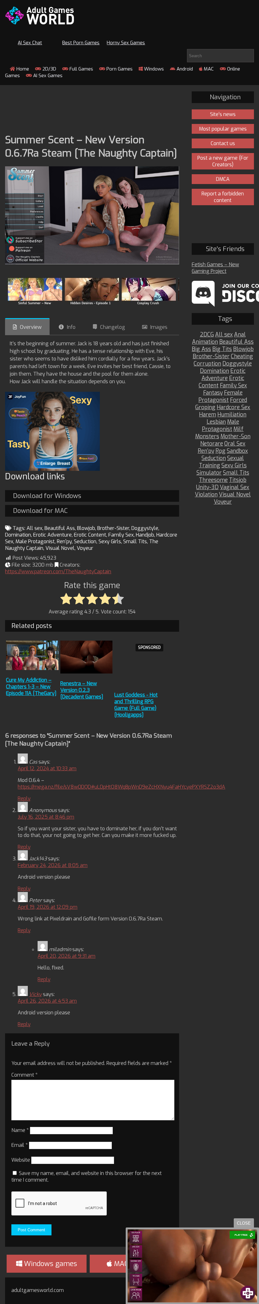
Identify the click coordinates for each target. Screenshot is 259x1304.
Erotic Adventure (52, 535)
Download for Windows (47, 496)
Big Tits (222, 349)
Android (184, 69)
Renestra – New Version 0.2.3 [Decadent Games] (81, 690)
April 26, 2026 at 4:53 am (47, 1001)
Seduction (85, 541)
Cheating (242, 356)
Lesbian (216, 422)
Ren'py (64, 541)
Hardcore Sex (233, 407)
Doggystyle (144, 528)
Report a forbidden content (223, 197)
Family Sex (121, 535)
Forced (238, 400)
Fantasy (213, 393)
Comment (24, 1075)
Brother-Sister (113, 528)
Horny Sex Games (126, 43)
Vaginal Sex (234, 487)
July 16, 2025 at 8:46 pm (46, 817)
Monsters (207, 436)
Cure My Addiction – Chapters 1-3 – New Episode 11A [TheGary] (31, 687)
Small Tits (135, 541)
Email (19, 1145)
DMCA (223, 179)
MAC (208, 69)
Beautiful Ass (60, 528)
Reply (24, 798)
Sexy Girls (110, 541)
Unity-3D (207, 487)
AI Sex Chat (30, 43)
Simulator (209, 473)
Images (158, 327)
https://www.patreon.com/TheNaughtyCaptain (58, 571)
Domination (18, 535)
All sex (34, 528)
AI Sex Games (47, 75)
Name (20, 1130)
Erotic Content (90, 535)
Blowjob (86, 528)
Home (22, 69)
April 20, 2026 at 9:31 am (66, 956)
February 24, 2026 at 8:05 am (52, 865)
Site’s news (223, 114)
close (244, 1223)
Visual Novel (60, 548)
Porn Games (119, 69)
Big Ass (201, 349)
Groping (205, 407)
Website (20, 1160)
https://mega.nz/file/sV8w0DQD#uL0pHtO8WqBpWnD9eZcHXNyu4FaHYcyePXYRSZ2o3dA (121, 787)
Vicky (35, 994)
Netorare (211, 443)
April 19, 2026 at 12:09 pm (47, 907)
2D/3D (48, 69)
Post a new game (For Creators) (222, 161)
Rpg (220, 451)
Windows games (49, 1263)
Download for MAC (40, 511)
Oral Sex (234, 443)
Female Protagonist (220, 396)
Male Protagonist (35, 541)
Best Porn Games (80, 43)
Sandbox (237, 451)
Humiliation (231, 414)
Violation (206, 494)
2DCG (207, 334)
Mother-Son (235, 436)
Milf (238, 429)
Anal (240, 334)
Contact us (223, 143)
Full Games (80, 69)
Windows (153, 69)
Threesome (213, 480)
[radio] (66, 599)
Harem (207, 414)
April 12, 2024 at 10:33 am (47, 768)
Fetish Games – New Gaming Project (215, 267)
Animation (205, 342)
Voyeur (85, 548)
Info (71, 327)
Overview (31, 327)
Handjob (145, 535)
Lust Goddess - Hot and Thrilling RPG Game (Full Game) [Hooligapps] (136, 705)
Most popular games (223, 129)
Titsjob (237, 480)
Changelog (112, 327)
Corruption (207, 363)
